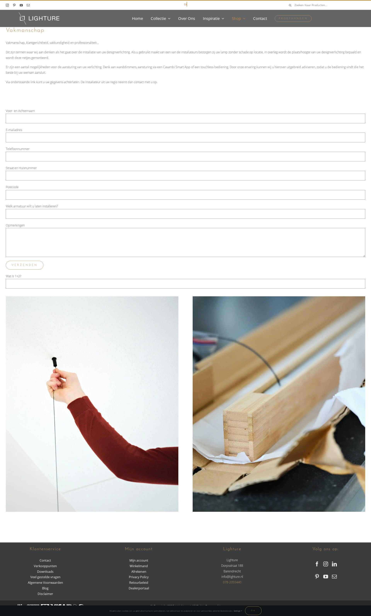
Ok (253, 611)
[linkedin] (334, 564)
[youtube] (21, 5)
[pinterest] (14, 5)
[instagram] (7, 5)
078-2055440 (232, 582)
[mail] (28, 5)
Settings (237, 610)
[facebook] (317, 564)
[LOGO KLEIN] (39, 14)
